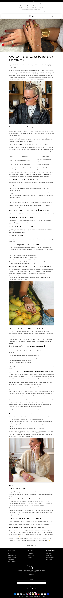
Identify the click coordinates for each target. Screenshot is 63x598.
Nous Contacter (11, 559)
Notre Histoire (30, 553)
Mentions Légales (42, 596)
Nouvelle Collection (49, 555)
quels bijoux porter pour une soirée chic (25, 207)
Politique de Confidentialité (33, 596)
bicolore (29, 176)
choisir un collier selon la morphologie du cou (24, 263)
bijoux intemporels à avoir (46, 365)
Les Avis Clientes (31, 555)
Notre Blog (30, 557)
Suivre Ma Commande (12, 557)
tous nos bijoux (36, 538)
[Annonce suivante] (45, 1)
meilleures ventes (28, 366)
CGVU (27, 596)
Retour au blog (32, 545)
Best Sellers (48, 553)
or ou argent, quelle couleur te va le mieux (28, 174)
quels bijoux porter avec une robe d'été (35, 205)
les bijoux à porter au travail (18, 232)
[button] (8, 16)
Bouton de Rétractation (12, 561)
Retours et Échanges (12, 555)
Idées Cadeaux (49, 559)
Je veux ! (46, 11)
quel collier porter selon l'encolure (31, 261)
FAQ (8, 553)
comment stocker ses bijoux (24, 410)
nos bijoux (24, 396)
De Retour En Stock (50, 557)
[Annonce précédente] (17, 1)
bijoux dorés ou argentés (45, 174)
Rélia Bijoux (23, 596)
